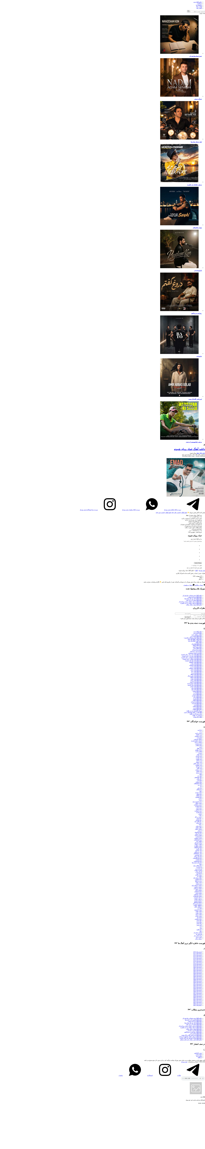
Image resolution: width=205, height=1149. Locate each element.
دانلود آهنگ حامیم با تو (196, 1033)
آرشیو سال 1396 (197, 991)
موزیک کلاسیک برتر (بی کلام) (194, 711)
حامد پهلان (199, 794)
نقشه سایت (199, 1054)
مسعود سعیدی (198, 900)
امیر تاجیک (199, 760)
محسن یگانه (198, 890)
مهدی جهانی (198, 911)
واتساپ (121, 1075)
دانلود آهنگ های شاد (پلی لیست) (193, 660)
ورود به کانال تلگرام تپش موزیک (172, 509)
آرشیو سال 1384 (197, 973)
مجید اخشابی (198, 879)
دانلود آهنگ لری (198, 704)
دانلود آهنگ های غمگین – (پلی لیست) (192, 659)
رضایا (200, 824)
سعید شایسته (198, 832)
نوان (201, 928)
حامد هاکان (199, 795)
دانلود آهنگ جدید (197, 2)
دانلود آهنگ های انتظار (196, 674)
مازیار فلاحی (198, 874)
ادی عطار (199, 748)
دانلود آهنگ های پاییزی (196, 666)
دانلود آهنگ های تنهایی (196, 679)
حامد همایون (198, 797)
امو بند (200, 753)
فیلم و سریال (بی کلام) (196, 714)
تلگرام (179, 1075)
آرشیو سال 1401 (197, 999)
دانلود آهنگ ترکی (197, 697)
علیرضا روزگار (198, 856)
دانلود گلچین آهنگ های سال (195, 639)
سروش (200, 830)
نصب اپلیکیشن (198, 1053)
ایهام (200, 774)
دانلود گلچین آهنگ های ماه (195, 641)
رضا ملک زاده (198, 821)
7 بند (200, 731)
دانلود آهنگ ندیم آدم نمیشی (195, 597)
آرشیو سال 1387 (197, 977)
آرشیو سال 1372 (197, 955)
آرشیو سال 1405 (197, 1005)
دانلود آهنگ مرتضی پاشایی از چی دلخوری (191, 603)
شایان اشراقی (198, 842)
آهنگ (196, 570)
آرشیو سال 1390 (197, 982)
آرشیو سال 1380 (197, 967)
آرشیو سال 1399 (197, 996)
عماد (200, 864)
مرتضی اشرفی (198, 897)
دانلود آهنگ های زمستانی (195, 668)
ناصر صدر (199, 925)
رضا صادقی (199, 820)
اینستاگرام (150, 1075)
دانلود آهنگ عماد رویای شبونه (189, 449)
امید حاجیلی (199, 756)
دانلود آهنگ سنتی (197, 648)
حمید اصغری (198, 806)
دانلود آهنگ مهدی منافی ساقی (194, 604)
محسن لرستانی (198, 888)
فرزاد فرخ (199, 867)
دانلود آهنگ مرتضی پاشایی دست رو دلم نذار (190, 601)
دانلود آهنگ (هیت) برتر (196, 636)
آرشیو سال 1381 (197, 968)
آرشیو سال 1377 (197, 962)
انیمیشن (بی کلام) (197, 715)
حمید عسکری (198, 810)
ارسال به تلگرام (199, 585)
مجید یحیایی (199, 884)
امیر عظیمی (198, 765)
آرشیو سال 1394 (197, 988)
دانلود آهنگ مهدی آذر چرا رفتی (194, 600)
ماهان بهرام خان (197, 878)
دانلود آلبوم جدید (197, 633)
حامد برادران (198, 792)
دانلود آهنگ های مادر (196, 688)
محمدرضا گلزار (198, 894)
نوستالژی (199, 3)
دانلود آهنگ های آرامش (196, 682)
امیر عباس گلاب (197, 763)
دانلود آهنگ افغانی (197, 709)
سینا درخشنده (198, 838)
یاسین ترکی (199, 937)
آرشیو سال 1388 (197, 979)
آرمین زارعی (198, 733)
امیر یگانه (199, 768)
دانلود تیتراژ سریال (197, 650)
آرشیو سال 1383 (197, 971)
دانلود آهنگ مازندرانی (196, 701)
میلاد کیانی (199, 923)
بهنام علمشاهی (198, 783)
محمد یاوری (199, 893)
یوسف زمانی (198, 938)
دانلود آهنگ (202, 453)
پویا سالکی (199, 789)
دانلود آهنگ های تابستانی (195, 665)
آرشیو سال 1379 (197, 965)
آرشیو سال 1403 (197, 1002)
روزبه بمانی (199, 826)
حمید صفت (199, 809)
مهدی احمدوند (198, 909)
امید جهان (199, 754)
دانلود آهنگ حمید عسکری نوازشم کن (192, 595)
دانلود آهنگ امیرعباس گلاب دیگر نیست (191, 1035)
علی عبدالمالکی (197, 853)
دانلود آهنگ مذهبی (197, 691)
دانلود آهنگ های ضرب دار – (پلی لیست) (191, 654)
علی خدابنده (198, 850)
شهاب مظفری (198, 846)
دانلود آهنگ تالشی (197, 706)
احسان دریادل (198, 742)
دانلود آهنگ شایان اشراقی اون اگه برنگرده (191, 1038)
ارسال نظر (187, 617)
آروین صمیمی (198, 736)
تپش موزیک (202, 570)
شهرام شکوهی (198, 847)
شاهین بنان (199, 841)
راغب (200, 815)
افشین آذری (198, 751)
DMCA (200, 1057)
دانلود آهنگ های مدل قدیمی (194, 685)
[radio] (100, 545)
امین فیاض (199, 771)
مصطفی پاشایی (197, 905)
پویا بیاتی (199, 788)
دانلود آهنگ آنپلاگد (197, 645)
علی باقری (199, 849)
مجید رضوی (198, 882)
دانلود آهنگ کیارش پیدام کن (194, 1030)
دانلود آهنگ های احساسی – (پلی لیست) (191, 657)
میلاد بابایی (199, 920)
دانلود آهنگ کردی (197, 698)
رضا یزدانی (199, 823)
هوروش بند (199, 934)
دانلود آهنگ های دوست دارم (194, 683)
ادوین (200, 747)
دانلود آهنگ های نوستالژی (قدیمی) (193, 637)
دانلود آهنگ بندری (197, 694)
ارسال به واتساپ (188, 585)
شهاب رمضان (198, 844)
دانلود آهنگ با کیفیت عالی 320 (179, 512)
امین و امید (199, 772)
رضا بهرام (199, 818)
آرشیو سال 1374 (197, 958)
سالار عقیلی (198, 827)
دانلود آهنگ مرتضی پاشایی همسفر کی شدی (190, 1036)
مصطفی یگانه (198, 906)
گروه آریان (199, 873)
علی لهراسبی (198, 855)
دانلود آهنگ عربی (197, 708)
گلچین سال (199, 6)
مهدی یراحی (198, 914)
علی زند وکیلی (198, 852)
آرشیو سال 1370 (197, 952)
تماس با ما (199, 1056)
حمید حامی (199, 807)
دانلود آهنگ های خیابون (196, 686)
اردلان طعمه (198, 750)
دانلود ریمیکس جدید (197, 634)
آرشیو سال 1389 (197, 980)
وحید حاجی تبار (198, 935)
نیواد (201, 931)
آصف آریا (199, 737)
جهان (200, 791)
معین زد (200, 908)
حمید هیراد (199, 812)
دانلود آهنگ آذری (197, 692)
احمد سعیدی (198, 743)
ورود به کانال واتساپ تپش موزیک (131, 509)
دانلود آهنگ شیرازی (197, 703)
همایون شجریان (198, 932)
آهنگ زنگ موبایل (197, 717)
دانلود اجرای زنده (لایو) (196, 651)
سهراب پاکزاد (198, 835)
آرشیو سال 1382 (197, 970)
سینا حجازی (199, 836)
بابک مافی (199, 779)
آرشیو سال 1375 (197, 959)
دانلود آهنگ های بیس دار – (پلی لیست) (192, 656)
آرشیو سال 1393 (197, 987)
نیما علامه (199, 929)
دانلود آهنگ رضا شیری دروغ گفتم (193, 1032)
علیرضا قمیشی (198, 861)
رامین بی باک (198, 817)
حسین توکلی (198, 803)
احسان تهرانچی (198, 739)
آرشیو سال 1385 (197, 974)
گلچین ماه (199, 8)
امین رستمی (198, 769)
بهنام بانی (199, 780)
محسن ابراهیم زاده (197, 885)
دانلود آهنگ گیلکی (197, 700)
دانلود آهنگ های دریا (197, 672)
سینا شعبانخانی (198, 839)
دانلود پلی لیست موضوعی (195, 653)
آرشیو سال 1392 (197, 985)
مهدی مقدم (199, 913)
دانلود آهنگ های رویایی (196, 680)
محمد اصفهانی (198, 891)
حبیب (200, 800)
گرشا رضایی (198, 871)
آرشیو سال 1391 (197, 984)
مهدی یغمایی (198, 916)
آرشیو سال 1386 (197, 976)
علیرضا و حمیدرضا (197, 862)
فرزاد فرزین (198, 868)
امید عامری (199, 757)
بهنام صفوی (199, 782)
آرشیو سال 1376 (197, 961)
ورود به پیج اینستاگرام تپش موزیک (89, 509)
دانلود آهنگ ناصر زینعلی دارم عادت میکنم (191, 1039)
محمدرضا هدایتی (197, 896)
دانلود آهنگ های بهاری (196, 663)
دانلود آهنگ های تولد (196, 689)
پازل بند (200, 785)
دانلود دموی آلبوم (197, 647)
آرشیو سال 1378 (197, 964)
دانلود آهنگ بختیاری (197, 695)
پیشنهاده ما (199, 5)
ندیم (201, 926)
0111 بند (200, 730)
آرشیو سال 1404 (197, 1003)
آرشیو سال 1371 (197, 953)
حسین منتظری (198, 804)
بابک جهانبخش (198, 777)
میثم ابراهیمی (198, 919)
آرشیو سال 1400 (197, 997)
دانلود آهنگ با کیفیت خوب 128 (163, 512)
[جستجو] (188, 11)
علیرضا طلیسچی (197, 858)
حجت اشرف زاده (197, 801)
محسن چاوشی (198, 887)
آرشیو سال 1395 (197, 990)
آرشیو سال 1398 (197, 994)
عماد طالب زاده (197, 865)
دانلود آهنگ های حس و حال (195, 676)
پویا (201, 786)
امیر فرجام (199, 766)
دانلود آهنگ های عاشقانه (195, 662)
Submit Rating (198, 563)
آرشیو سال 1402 (197, 1000)
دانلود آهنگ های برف (196, 671)
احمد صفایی (198, 745)
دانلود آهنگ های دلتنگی (196, 677)
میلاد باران (199, 922)
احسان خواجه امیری (196, 740)
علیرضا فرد (199, 859)
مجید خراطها (198, 881)
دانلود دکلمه (199, 642)
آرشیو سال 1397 (197, 993)
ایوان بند (200, 775)
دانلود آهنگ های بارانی (196, 669)
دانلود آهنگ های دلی (196, 644)
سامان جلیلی (198, 829)
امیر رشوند (199, 762)
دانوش (200, 814)
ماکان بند (199, 876)
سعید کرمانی (198, 833)
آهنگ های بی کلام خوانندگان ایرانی (193, 712)
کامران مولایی (198, 870)
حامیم (200, 798)
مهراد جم (199, 917)
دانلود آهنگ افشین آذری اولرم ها (193, 1020)
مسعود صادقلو (198, 902)
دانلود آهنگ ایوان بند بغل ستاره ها (193, 598)
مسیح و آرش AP (197, 903)
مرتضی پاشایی (198, 899)
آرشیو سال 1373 (197, 956)
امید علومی (199, 759)
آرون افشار (199, 734)
